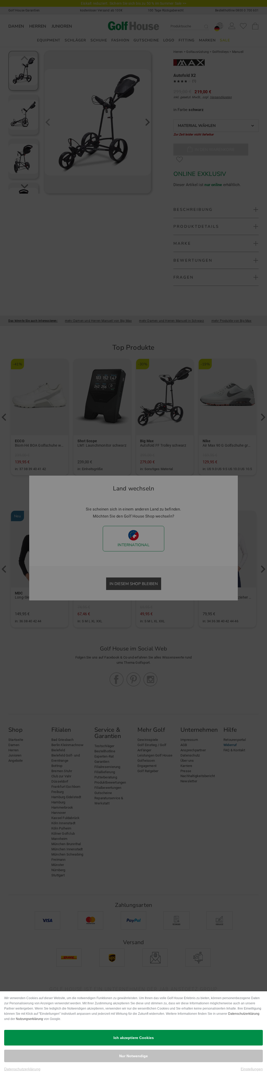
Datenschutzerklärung (243, 1014)
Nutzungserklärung (29, 1019)
